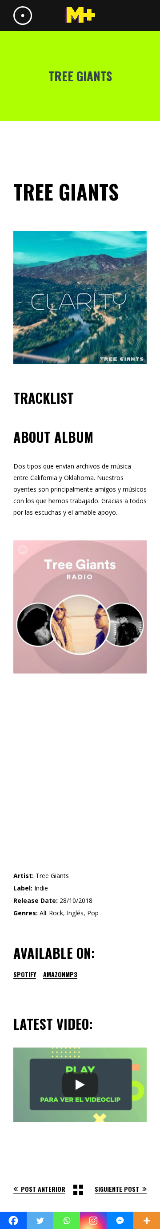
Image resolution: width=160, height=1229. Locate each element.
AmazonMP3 (60, 974)
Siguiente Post (117, 1189)
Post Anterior (43, 1189)
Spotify (24, 974)
